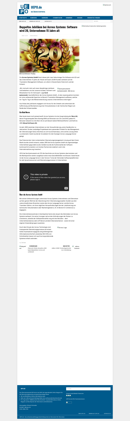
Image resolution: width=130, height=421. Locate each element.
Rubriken (33, 18)
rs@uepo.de (27, 407)
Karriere (45, 18)
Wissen (79, 18)
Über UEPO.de (22, 21)
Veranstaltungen (93, 18)
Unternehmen (33, 35)
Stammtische (57, 18)
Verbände (69, 18)
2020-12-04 (25, 35)
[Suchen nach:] (102, 21)
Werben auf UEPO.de (34, 21)
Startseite (23, 18)
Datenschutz (48, 21)
